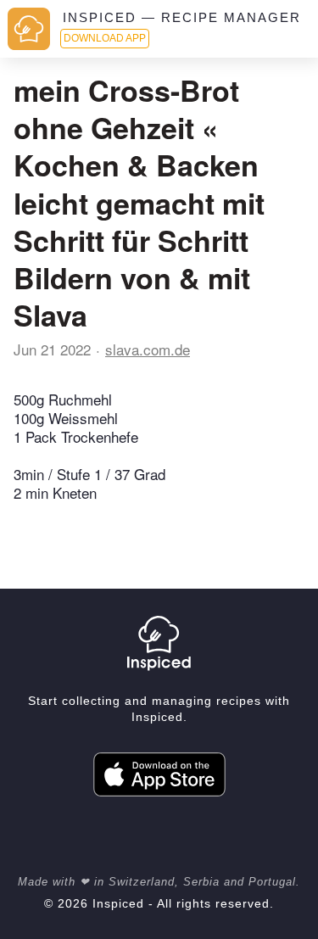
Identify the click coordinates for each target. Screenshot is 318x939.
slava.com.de (147, 349)
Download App (105, 38)
